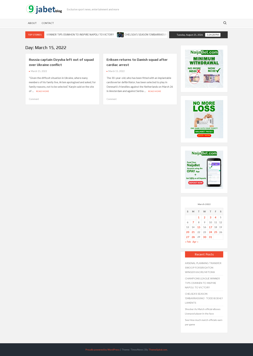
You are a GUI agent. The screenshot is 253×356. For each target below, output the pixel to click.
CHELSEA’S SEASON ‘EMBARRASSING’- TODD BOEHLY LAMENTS (156, 34)
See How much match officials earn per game (203, 322)
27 (187, 237)
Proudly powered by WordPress (102, 349)
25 (215, 232)
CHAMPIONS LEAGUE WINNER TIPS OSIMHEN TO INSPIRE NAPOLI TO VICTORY (60, 34)
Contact (48, 23)
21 (193, 232)
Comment (34, 99)
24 (210, 232)
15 (198, 227)
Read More (42, 91)
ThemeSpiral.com (158, 349)
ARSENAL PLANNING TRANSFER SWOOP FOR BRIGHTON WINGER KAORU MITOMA (203, 268)
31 (210, 237)
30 (204, 237)
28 (193, 237)
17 (210, 227)
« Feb (188, 241)
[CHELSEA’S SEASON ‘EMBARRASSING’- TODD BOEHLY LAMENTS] (113, 34)
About (32, 23)
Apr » (195, 241)
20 (187, 232)
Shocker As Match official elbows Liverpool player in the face (202, 311)
